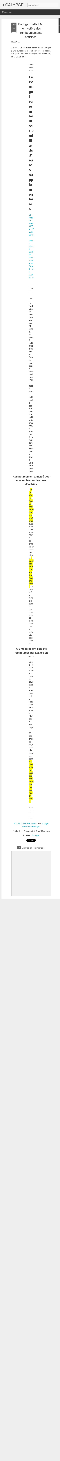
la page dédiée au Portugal (35, 825)
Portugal (35, 835)
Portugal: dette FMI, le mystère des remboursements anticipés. (31, 30)
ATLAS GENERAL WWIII (25, 823)
